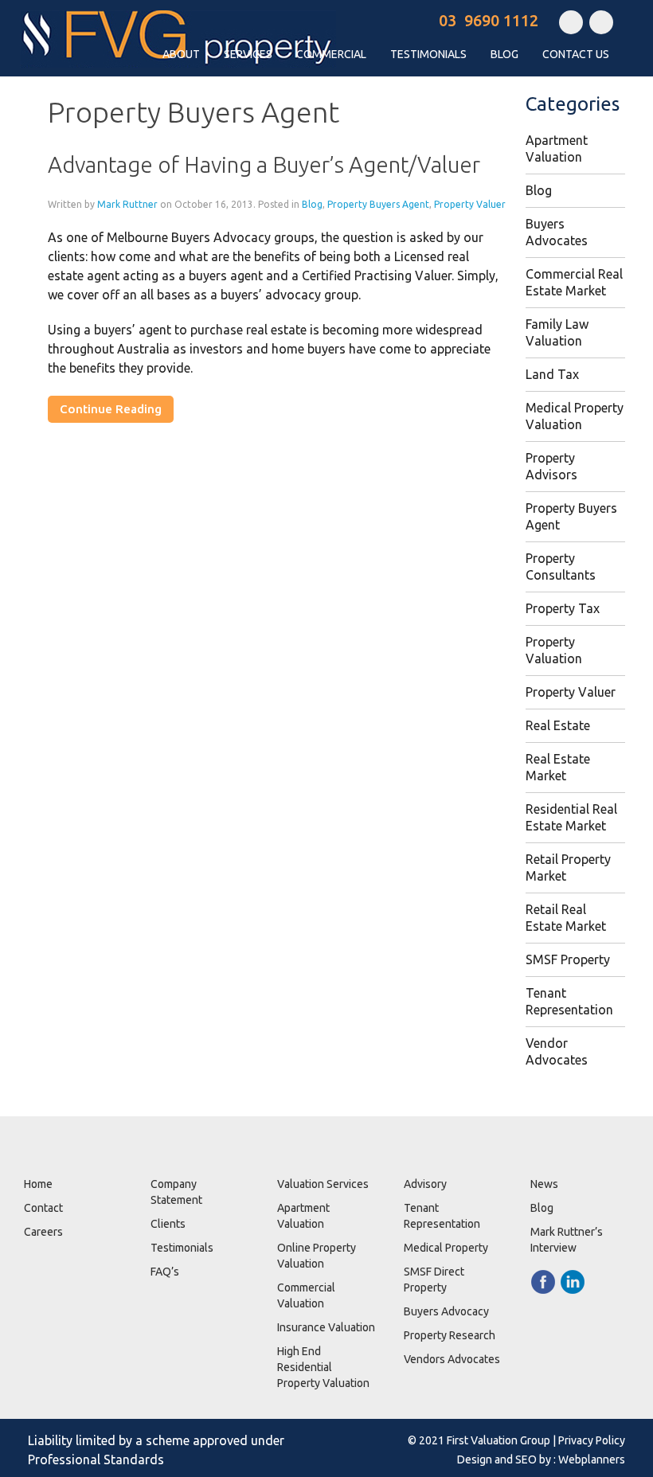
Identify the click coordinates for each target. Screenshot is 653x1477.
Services (248, 54)
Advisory (425, 1184)
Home (38, 1184)
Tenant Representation (442, 1216)
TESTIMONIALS (428, 54)
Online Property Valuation (316, 1255)
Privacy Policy (591, 1440)
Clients (168, 1223)
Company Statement (176, 1192)
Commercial (331, 54)
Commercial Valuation (306, 1295)
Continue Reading (111, 409)
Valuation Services (323, 1184)
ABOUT (181, 54)
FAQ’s (165, 1271)
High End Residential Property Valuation (323, 1367)
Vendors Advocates (452, 1359)
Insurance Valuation (326, 1327)
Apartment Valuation (303, 1216)
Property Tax (563, 608)
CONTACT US (575, 54)
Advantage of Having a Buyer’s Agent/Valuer (264, 164)
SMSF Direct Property (434, 1279)
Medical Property (446, 1247)
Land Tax (552, 374)
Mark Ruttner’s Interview (566, 1239)
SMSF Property (568, 959)
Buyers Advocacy (446, 1311)
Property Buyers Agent (378, 204)
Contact (43, 1208)
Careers (43, 1231)
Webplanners (591, 1459)
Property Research (449, 1335)
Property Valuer (470, 204)
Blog (504, 54)
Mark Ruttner (127, 204)
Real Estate (558, 725)
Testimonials (182, 1247)
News (544, 1184)
